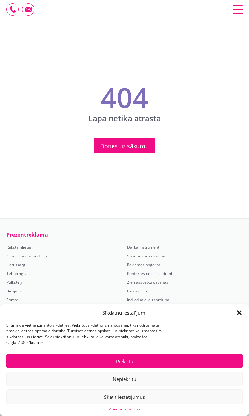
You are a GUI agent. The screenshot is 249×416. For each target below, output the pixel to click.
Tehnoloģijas (18, 274)
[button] (239, 312)
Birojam (13, 291)
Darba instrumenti (143, 247)
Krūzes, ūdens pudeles (26, 256)
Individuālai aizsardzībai (148, 300)
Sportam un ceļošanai (146, 256)
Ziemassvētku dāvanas (147, 282)
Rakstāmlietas (19, 247)
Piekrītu (124, 361)
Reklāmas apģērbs (143, 265)
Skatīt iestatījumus (124, 397)
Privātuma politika (124, 409)
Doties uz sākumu (124, 146)
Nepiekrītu (124, 379)
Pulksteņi (14, 282)
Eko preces (137, 291)
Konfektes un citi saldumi (149, 274)
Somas (12, 300)
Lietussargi (16, 265)
